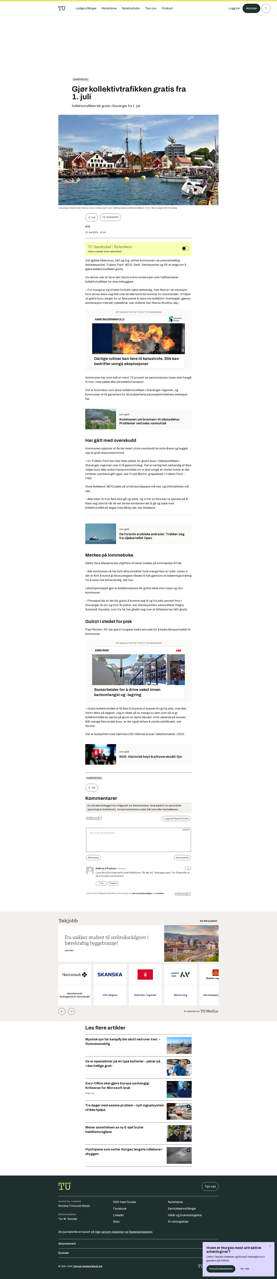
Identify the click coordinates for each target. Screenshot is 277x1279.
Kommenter (112, 217)
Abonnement (67, 1243)
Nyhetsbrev (175, 1202)
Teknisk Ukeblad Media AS (87, 1266)
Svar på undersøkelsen (221, 1269)
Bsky (116, 1221)
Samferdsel (80, 79)
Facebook (119, 1208)
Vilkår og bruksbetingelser (185, 1215)
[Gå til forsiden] (61, 8)
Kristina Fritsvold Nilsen (74, 1205)
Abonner (251, 8)
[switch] (185, 248)
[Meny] (266, 8)
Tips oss (210, 1186)
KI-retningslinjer (178, 1221)
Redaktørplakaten (140, 1232)
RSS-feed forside (124, 1202)
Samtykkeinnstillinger (182, 1208)
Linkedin (118, 1215)
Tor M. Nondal (67, 1219)
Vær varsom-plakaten (109, 1232)
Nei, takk (244, 1269)
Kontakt (63, 1253)
